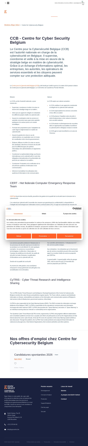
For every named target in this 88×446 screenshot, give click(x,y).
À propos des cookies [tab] (69, 213)
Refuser (18, 236)
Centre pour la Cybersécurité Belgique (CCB (25, 85)
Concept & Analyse (46, 395)
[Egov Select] (8, 13)
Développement (45, 390)
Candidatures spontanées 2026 (33, 354)
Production (44, 399)
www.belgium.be (77, 3)
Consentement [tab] (18, 213)
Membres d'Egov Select (54, 13)
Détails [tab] (44, 213)
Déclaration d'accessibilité (60, 442)
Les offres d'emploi (44, 13)
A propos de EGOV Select (70, 395)
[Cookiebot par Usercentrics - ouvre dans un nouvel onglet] (73, 208)
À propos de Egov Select (72, 13)
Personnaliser (43, 236)
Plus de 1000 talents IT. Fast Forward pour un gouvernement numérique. (31, 13)
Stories (63, 13)
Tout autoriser (69, 236)
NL (5, 3)
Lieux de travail (66, 386)
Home (19, 13)
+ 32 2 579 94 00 (12, 424)
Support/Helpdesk (46, 403)
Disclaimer (71, 442)
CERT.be (12, 196)
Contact (80, 13)
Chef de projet (45, 407)
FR (8, 3)
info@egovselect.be (13, 429)
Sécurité (43, 411)
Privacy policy (47, 442)
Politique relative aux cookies (33, 442)
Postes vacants (46, 386)
